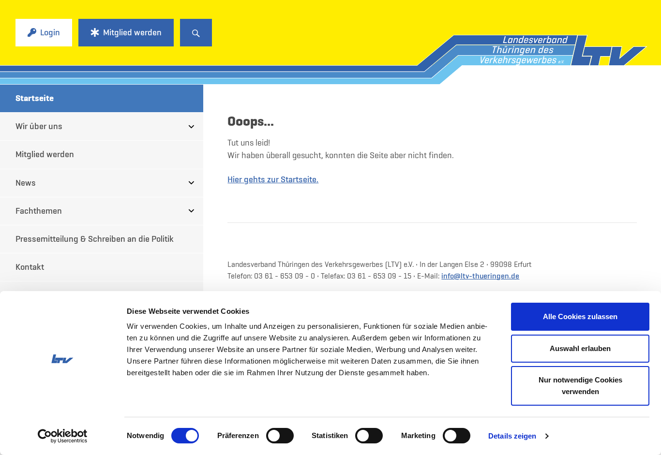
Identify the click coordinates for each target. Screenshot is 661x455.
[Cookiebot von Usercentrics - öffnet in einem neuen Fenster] (62, 436)
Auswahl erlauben (580, 348)
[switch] (280, 435)
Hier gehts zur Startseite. (272, 179)
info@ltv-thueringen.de (480, 275)
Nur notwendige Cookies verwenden (580, 386)
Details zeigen (512, 436)
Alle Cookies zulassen (580, 316)
